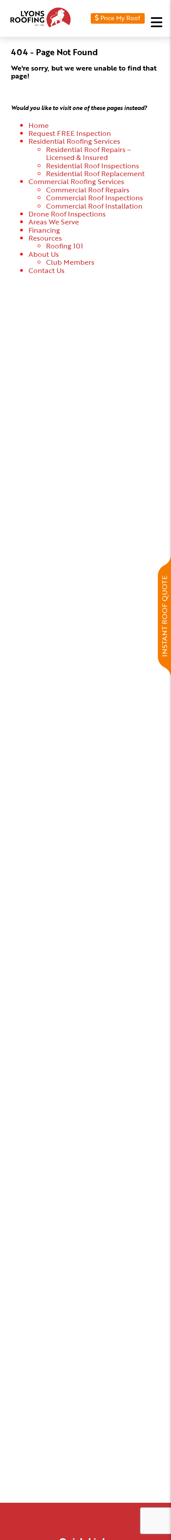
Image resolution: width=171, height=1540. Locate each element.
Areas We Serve (53, 221)
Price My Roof (119, 17)
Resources (45, 238)
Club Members (70, 262)
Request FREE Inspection (69, 133)
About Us (43, 254)
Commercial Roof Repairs (87, 190)
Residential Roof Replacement (95, 173)
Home (38, 125)
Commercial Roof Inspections (94, 197)
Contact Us (46, 270)
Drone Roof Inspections (67, 214)
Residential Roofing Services (74, 141)
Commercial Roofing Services (76, 181)
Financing (44, 230)
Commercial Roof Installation (94, 206)
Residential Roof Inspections (92, 165)
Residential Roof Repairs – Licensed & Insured (88, 153)
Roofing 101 (64, 246)
